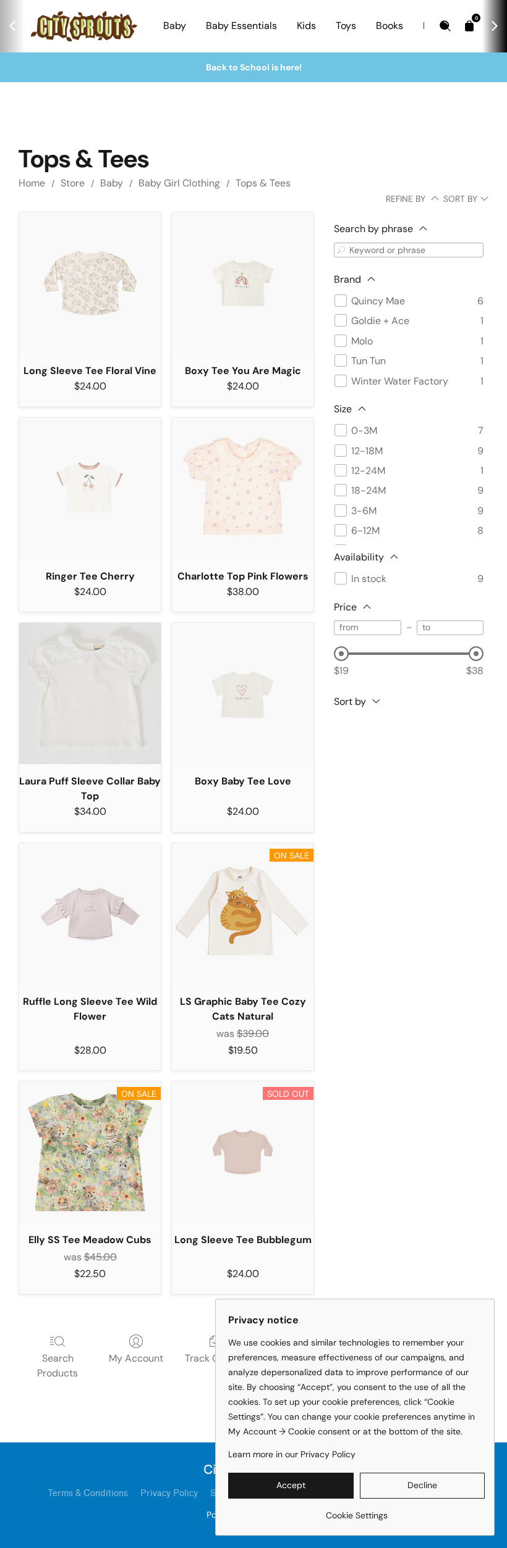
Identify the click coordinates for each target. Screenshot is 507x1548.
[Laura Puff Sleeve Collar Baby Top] (90, 693)
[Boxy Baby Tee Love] (242, 693)
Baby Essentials (241, 25)
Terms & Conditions (88, 1493)
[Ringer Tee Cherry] (90, 488)
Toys (346, 25)
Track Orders (214, 1358)
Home (32, 183)
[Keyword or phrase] (341, 249)
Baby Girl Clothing (179, 183)
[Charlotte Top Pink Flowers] (242, 488)
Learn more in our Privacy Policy (292, 1454)
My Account (136, 1358)
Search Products (57, 1365)
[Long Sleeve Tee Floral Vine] (90, 283)
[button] (291, 1486)
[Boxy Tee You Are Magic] (242, 283)
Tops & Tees (263, 183)
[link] (356, 1511)
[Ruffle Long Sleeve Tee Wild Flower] (90, 913)
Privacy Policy (169, 1493)
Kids (306, 25)
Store (73, 183)
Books (389, 25)
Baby (174, 25)
